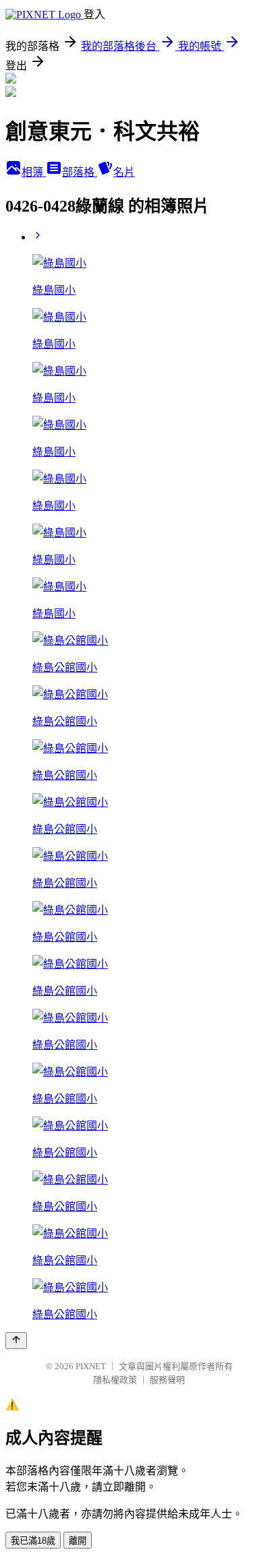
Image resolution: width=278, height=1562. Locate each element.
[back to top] (16, 1340)
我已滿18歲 (33, 1541)
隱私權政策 (115, 1380)
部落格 (79, 172)
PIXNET (91, 1366)
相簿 (34, 172)
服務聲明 (167, 1380)
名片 (124, 172)
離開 (77, 1541)
